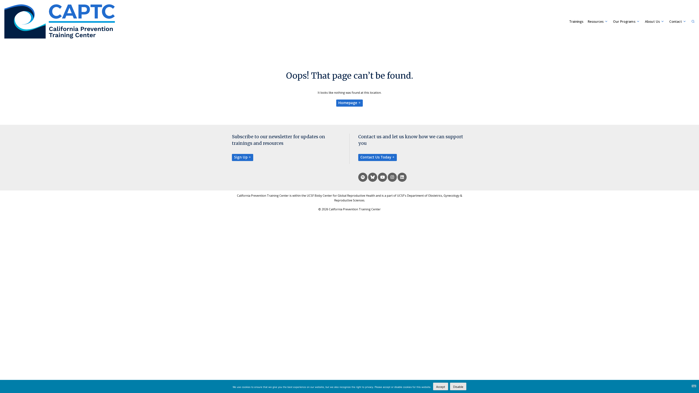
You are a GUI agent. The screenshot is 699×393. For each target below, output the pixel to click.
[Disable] (694, 386)
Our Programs (624, 21)
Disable (458, 387)
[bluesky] (372, 177)
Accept (440, 387)
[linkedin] (402, 177)
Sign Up (241, 157)
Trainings (576, 21)
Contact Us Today (375, 157)
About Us (652, 21)
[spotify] (362, 177)
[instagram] (392, 177)
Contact (675, 21)
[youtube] (382, 177)
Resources (596, 21)
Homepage (347, 102)
